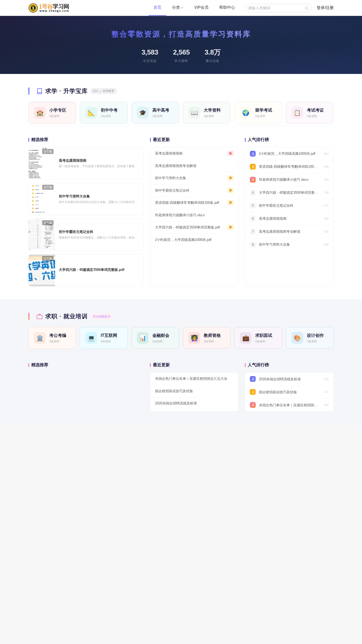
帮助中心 (227, 7)
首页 (157, 7)
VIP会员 (201, 7)
